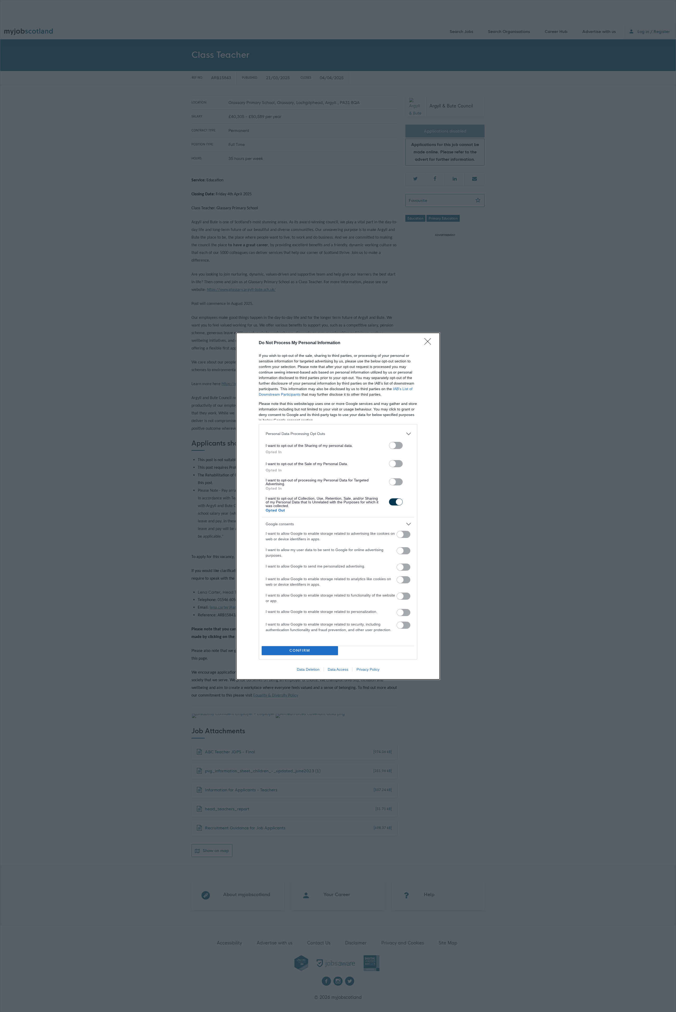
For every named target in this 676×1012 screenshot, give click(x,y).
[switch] (396, 445)
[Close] (429, 343)
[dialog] (338, 506)
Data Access (338, 669)
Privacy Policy (367, 669)
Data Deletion (308, 669)
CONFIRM (299, 650)
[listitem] (338, 434)
